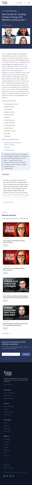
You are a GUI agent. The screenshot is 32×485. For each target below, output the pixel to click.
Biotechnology (8, 395)
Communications (8, 412)
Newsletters (7, 428)
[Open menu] (28, 3)
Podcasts (6, 425)
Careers (6, 444)
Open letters (7, 431)
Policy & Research (9, 406)
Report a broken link (8, 468)
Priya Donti (25, 81)
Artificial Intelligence (9, 393)
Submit (26, 354)
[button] (18, 3)
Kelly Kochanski (6, 89)
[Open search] (25, 3)
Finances (6, 450)
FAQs (5, 453)
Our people (7, 439)
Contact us (7, 456)
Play (5, 245)
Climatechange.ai (9, 150)
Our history (7, 442)
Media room (6, 466)
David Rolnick (18, 81)
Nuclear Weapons (9, 398)
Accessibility (7, 464)
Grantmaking (7, 414)
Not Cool (13, 72)
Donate (6, 447)
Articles (6, 422)
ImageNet (7, 147)
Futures (6, 409)
